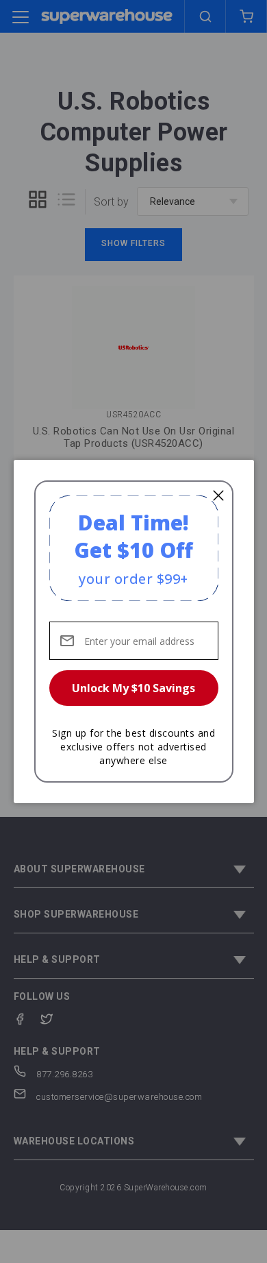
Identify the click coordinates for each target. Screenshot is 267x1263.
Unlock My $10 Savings (133, 688)
